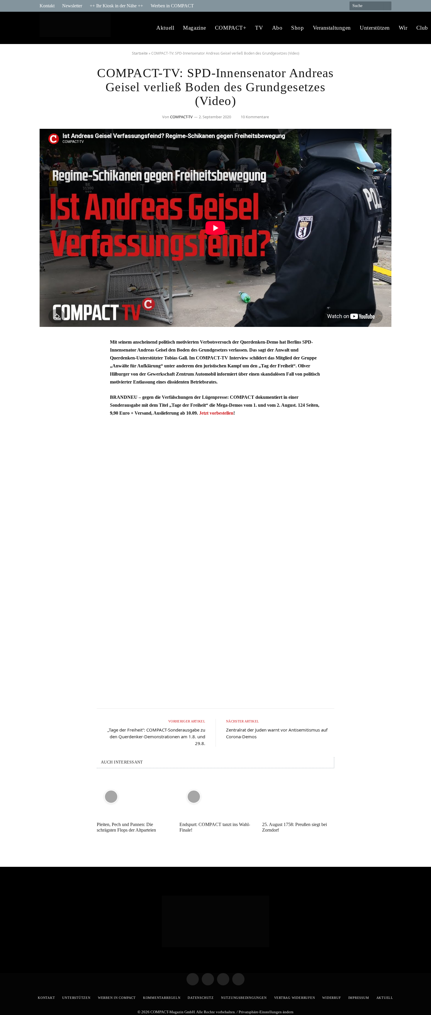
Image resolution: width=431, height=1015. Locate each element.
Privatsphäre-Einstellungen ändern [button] (266, 1012)
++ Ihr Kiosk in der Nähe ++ (116, 5)
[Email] (50, 375)
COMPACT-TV (181, 116)
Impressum (358, 997)
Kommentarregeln (162, 997)
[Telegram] (50, 345)
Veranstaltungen (332, 28)
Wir (403, 28)
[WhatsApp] (50, 390)
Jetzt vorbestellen (215, 413)
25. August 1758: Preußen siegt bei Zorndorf (294, 827)
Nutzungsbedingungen (244, 997)
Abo (277, 28)
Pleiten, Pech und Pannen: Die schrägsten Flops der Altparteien (126, 827)
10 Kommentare (255, 116)
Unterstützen (375, 28)
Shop (297, 28)
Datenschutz (200, 997)
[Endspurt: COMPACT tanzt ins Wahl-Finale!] (215, 796)
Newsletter (72, 5)
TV (259, 28)
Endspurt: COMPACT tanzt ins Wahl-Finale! (214, 827)
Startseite (140, 53)
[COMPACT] (77, 28)
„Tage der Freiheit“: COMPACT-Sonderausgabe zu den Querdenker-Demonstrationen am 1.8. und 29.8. (156, 736)
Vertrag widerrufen (294, 997)
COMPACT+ (231, 28)
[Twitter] (50, 360)
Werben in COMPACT (172, 5)
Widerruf (331, 997)
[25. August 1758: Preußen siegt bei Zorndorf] (298, 796)
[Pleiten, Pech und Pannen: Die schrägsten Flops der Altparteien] (133, 796)
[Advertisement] (215, 465)
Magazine (194, 28)
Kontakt (47, 5)
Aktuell (165, 28)
